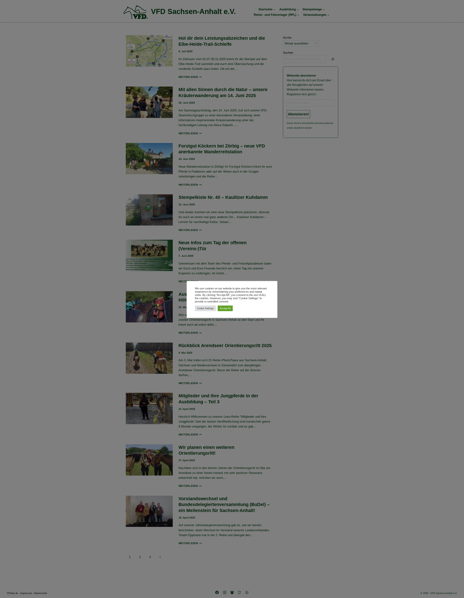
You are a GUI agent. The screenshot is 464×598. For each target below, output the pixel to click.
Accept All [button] (225, 308)
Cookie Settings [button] (205, 308)
